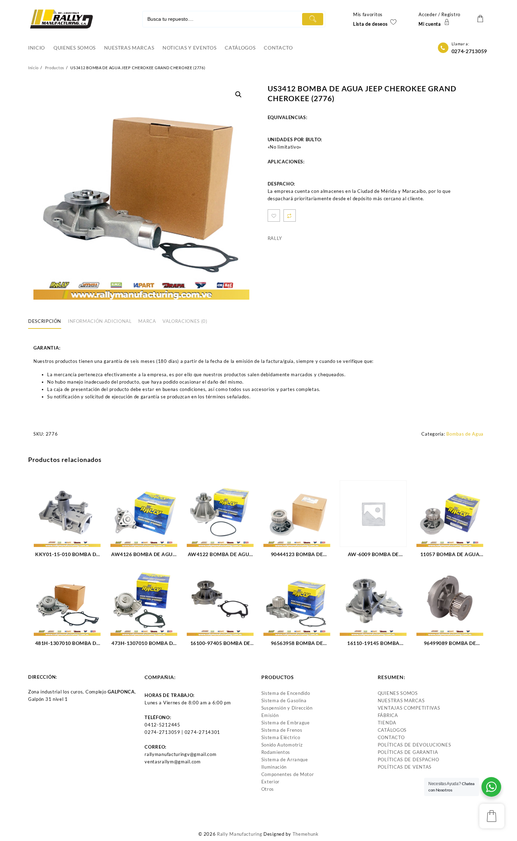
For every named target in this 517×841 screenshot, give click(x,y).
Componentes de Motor (287, 774)
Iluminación (274, 767)
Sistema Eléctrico (280, 737)
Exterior (270, 781)
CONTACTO (391, 737)
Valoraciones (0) (184, 321)
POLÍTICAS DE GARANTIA (408, 752)
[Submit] (312, 19)
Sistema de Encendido (285, 693)
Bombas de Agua (465, 434)
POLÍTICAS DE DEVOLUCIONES (414, 745)
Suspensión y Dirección (287, 708)
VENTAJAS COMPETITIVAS (409, 708)
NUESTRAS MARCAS (401, 700)
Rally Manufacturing (239, 834)
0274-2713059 (469, 51)
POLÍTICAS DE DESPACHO (408, 759)
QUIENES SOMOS (398, 693)
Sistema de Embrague (285, 722)
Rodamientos (276, 752)
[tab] (47, 321)
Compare (289, 215)
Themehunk (306, 834)
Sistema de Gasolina (284, 700)
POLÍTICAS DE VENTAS (405, 767)
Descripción (44, 321)
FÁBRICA (388, 715)
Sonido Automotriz (282, 745)
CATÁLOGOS (392, 730)
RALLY (275, 238)
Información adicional (100, 321)
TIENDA (387, 722)
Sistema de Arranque (284, 759)
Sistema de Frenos (281, 730)
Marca (147, 321)
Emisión (270, 715)
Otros (267, 789)
